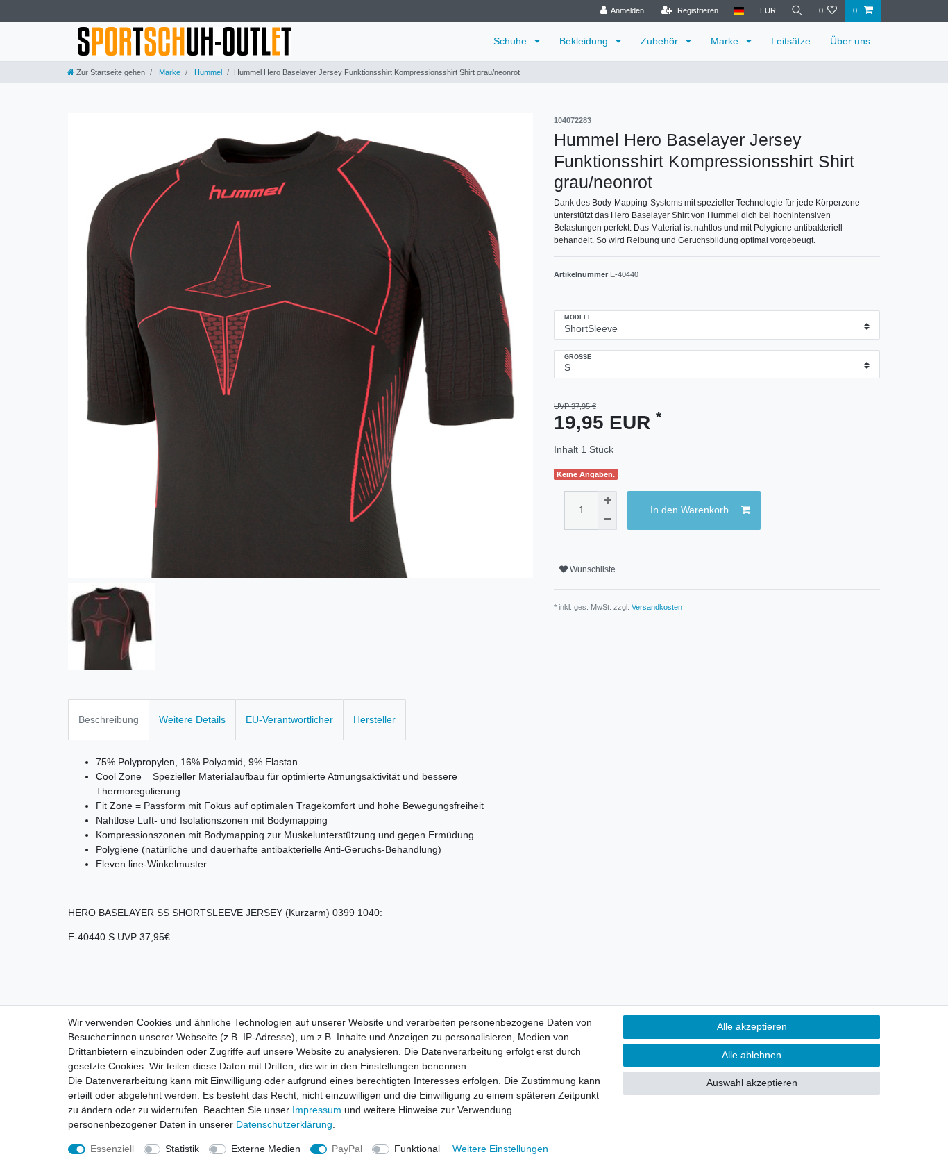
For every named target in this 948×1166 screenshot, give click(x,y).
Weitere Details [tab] (192, 719)
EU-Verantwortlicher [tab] (289, 719)
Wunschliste (592, 569)
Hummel (207, 72)
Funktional (417, 1148)
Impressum (316, 1109)
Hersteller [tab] (374, 719)
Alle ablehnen (751, 1054)
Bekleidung (585, 41)
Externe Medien (266, 1148)
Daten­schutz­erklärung (284, 1124)
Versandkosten (657, 607)
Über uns (850, 41)
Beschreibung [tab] (108, 719)
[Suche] (797, 11)
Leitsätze (791, 41)
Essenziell (112, 1148)
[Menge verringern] (607, 520)
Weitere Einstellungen (500, 1148)
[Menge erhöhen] (607, 500)
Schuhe (511, 41)
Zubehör (661, 41)
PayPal (347, 1148)
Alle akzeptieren (752, 1026)
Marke (726, 41)
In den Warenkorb (689, 509)
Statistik (182, 1148)
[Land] (739, 11)
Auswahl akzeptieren (751, 1082)
